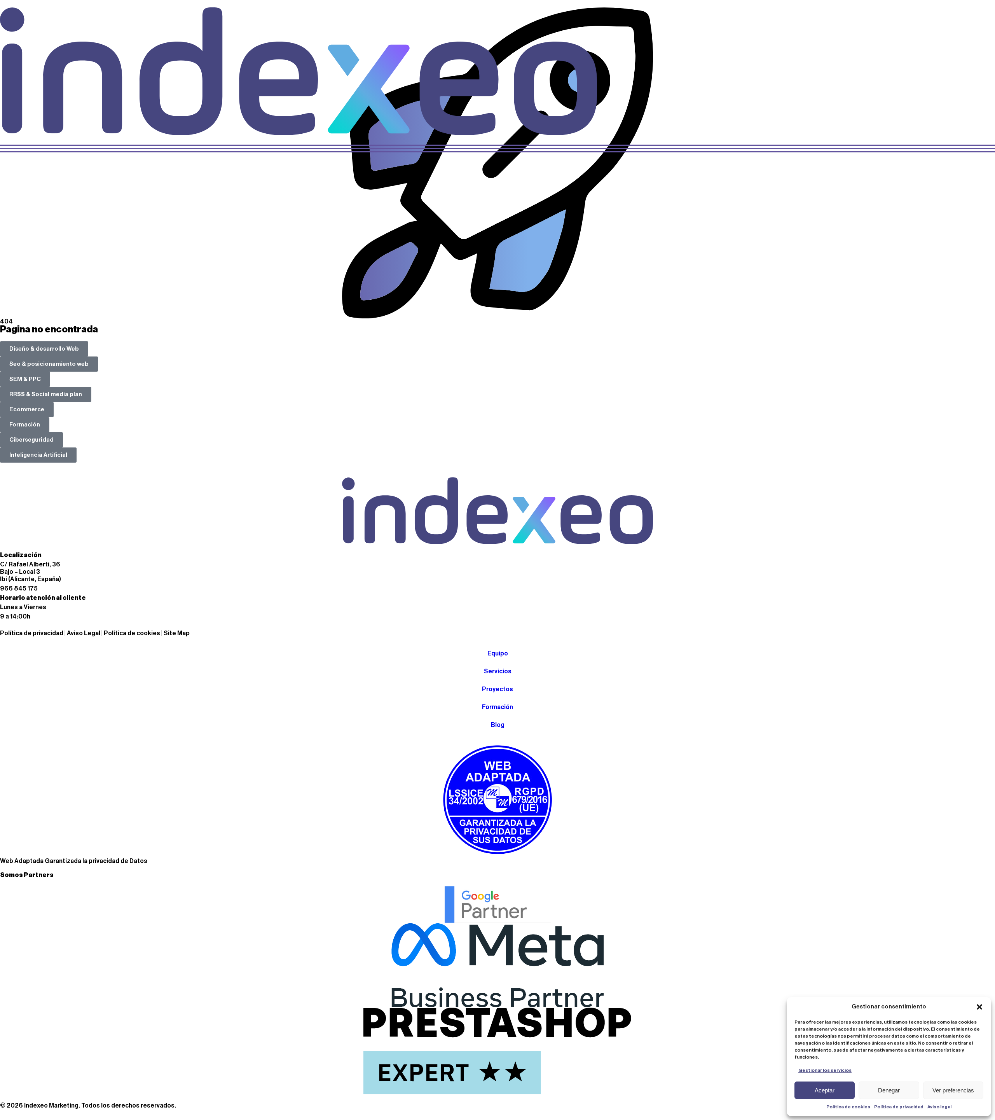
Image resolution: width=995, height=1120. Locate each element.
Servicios (497, 671)
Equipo (497, 653)
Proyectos (497, 689)
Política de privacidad (898, 1106)
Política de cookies (848, 1106)
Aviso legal (939, 1106)
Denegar (889, 1090)
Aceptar (824, 1090)
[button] (979, 1007)
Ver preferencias (953, 1090)
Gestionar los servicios (825, 1070)
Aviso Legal (83, 633)
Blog (497, 725)
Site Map (177, 633)
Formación (497, 707)
